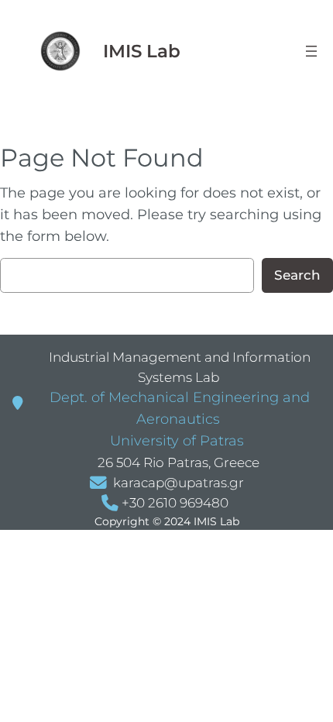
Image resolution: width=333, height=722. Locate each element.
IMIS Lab (141, 51)
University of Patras (175, 440)
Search (297, 275)
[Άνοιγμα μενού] (311, 51)
